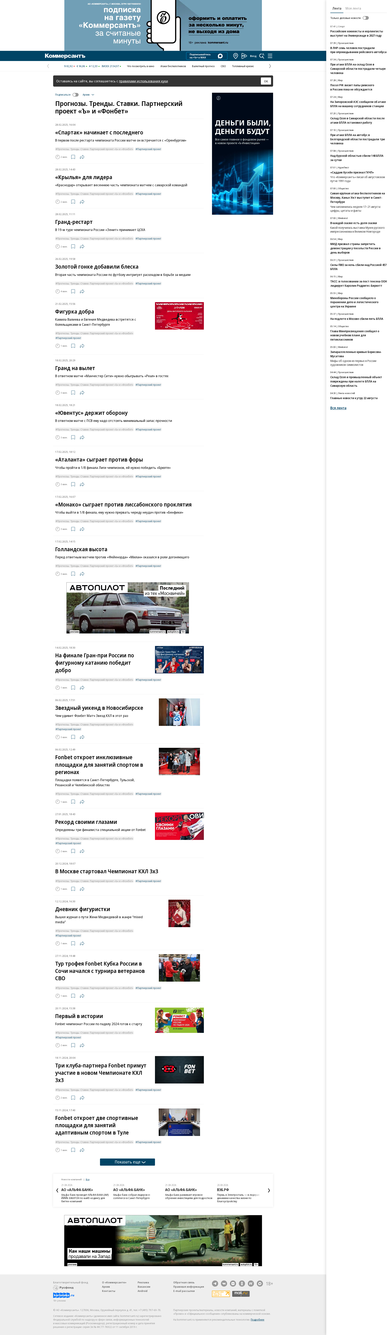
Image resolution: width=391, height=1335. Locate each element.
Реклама (143, 1282)
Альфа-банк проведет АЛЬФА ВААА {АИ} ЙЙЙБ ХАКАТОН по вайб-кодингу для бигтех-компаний (85, 1198)
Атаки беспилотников (173, 66)
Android (142, 1291)
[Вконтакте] (224, 1284)
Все (87, 1179)
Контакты (108, 1291)
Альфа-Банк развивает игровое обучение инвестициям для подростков (188, 1196)
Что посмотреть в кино (140, 66)
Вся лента (338, 408)
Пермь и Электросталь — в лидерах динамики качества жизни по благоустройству (238, 1198)
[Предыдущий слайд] (57, 1190)
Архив (106, 1286)
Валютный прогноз (203, 66)
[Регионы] (236, 56)
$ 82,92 (68, 66)
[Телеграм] (215, 1284)
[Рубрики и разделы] (270, 56)
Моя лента (353, 8)
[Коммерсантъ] (65, 56)
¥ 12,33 (93, 66)
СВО (223, 66)
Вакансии (144, 1286)
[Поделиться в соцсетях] (82, 157)
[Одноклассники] (242, 1284)
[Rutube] (251, 1284)
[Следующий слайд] (269, 1190)
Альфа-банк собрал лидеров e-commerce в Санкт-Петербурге (132, 1196)
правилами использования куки (143, 81)
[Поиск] (262, 56)
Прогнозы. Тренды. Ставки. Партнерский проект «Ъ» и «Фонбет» (95, 149)
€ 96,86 (81, 66)
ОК (266, 81)
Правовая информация (188, 1286)
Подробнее (257, 1319)
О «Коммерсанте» (114, 1282)
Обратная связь (183, 1282)
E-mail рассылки (184, 1291)
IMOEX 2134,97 (110, 66)
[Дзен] (233, 1284)
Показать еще (128, 1162)
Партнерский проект (149, 149)
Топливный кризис (243, 66)
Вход (253, 56)
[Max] (260, 1284)
